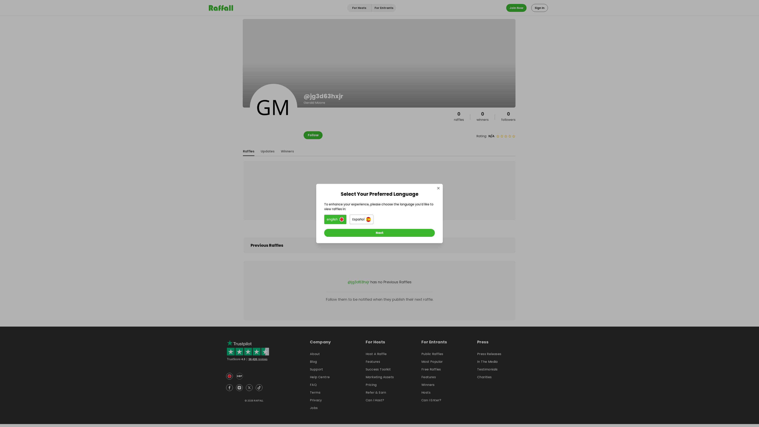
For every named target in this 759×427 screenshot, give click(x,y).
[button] (335, 219)
